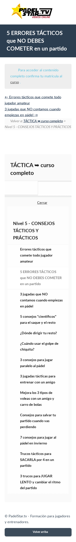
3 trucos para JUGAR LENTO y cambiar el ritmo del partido (40, 482)
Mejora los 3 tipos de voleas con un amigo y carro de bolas (37, 399)
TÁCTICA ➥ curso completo (43, 121)
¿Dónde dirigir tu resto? (38, 333)
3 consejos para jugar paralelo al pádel (36, 363)
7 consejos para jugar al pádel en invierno (38, 440)
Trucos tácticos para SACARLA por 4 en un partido (37, 460)
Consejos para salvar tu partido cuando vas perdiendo (38, 421)
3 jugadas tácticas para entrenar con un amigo (37, 379)
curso (14, 82)
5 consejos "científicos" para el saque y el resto (38, 320)
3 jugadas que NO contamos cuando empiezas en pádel (41, 300)
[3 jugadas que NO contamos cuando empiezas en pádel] (55, 189)
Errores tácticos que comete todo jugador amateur (36, 255)
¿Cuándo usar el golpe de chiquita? (39, 347)
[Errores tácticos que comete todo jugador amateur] (21, 188)
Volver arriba (40, 532)
